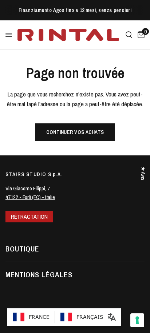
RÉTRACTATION (29, 217)
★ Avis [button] (143, 173)
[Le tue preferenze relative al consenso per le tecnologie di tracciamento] (137, 320)
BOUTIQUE (22, 249)
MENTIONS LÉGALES (38, 275)
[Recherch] (129, 34)
